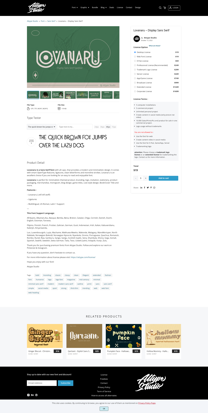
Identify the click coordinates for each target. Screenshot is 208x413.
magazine (71, 279)
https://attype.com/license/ (83, 257)
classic (58, 275)
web (95, 288)
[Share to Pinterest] (151, 187)
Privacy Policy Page (147, 403)
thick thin (74, 288)
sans (97, 284)
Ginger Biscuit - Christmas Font (40, 351)
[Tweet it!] (148, 187)
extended (97, 275)
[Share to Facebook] (144, 187)
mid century (84, 279)
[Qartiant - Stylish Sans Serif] (84, 336)
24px (96, 127)
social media (43, 288)
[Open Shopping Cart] (165, 8)
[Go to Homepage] (37, 13)
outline (80, 284)
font (30, 279)
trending (86, 288)
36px (102, 127)
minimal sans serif (35, 284)
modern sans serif (65, 284)
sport (55, 288)
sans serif (108, 284)
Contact (104, 383)
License (104, 374)
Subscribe (65, 383)
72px (114, 127)
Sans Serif (33, 354)
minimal (96, 279)
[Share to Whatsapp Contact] (154, 187)
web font (105, 288)
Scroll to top (206, 363)
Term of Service (104, 391)
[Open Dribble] (36, 395)
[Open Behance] (32, 395)
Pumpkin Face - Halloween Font (118, 351)
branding (47, 275)
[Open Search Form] (160, 8)
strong (63, 288)
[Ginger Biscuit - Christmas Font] (45, 336)
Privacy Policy (104, 387)
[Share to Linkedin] (141, 187)
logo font (59, 279)
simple (31, 288)
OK (104, 409)
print (89, 284)
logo (49, 279)
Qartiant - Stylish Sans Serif (79, 351)
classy (67, 275)
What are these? (154, 46)
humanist (40, 279)
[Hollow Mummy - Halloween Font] (163, 336)
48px (108, 127)
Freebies (104, 379)
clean (76, 275)
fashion (108, 275)
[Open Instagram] (28, 395)
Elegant (86, 275)
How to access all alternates (104, 395)
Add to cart (164, 178)
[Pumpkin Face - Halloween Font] (124, 336)
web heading (33, 292)
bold (37, 275)
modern (51, 284)
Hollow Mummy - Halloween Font (158, 351)
